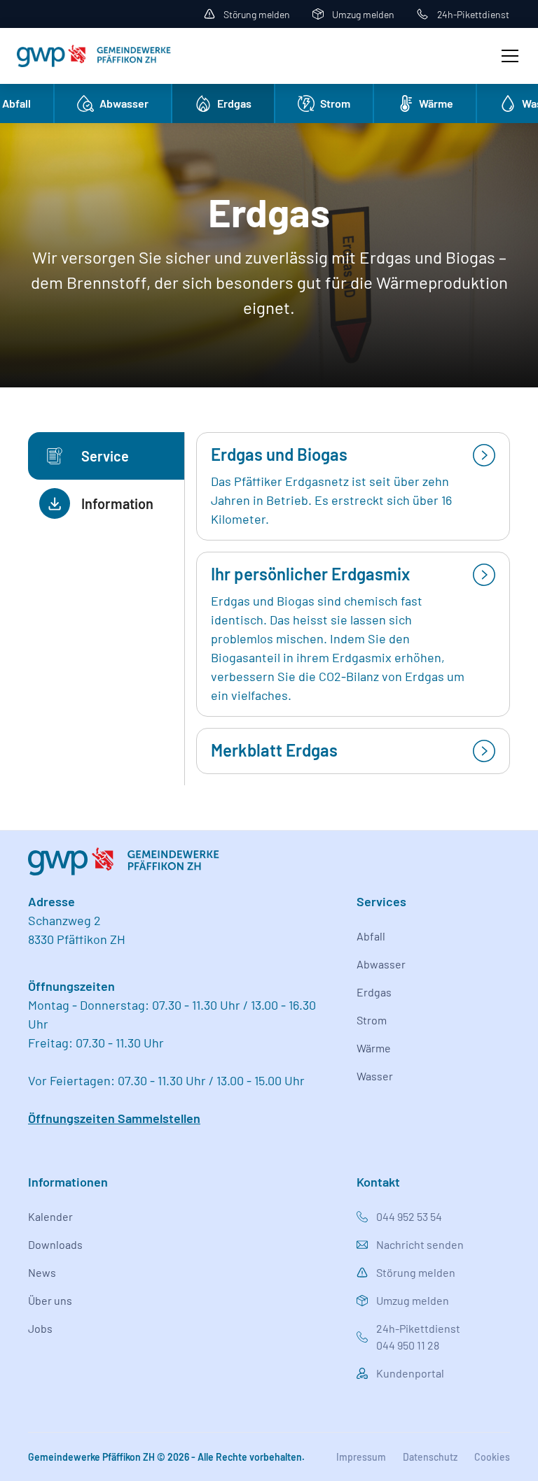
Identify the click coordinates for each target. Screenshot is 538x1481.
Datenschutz (430, 1457)
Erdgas (374, 992)
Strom (372, 1019)
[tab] (106, 456)
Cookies (492, 1457)
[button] (507, 56)
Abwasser (381, 964)
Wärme (374, 1047)
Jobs (40, 1328)
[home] (94, 56)
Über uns (50, 1300)
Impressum (361, 1457)
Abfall (371, 936)
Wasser (375, 1075)
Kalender (50, 1216)
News (42, 1272)
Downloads (55, 1244)
